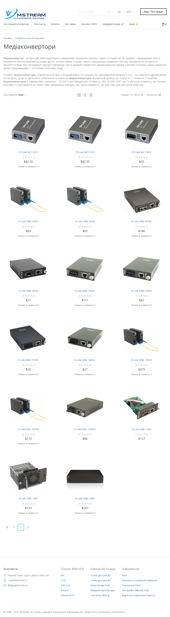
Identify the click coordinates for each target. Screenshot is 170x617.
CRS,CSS (65, 585)
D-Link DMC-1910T (141, 360)
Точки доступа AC (100, 580)
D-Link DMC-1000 (85, 498)
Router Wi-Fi (67, 595)
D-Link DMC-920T (28, 221)
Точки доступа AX (100, 575)
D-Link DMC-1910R (28, 429)
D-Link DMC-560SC (85, 290)
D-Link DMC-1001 (28, 498)
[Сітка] (79, 94)
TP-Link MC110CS (141, 152)
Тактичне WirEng (99, 595)
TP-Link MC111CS (85, 152)
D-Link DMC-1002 (141, 429)
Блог (124, 575)
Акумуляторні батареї (102, 590)
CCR (63, 580)
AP (62, 575)
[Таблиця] (91, 94)
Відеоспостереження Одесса (138, 595)
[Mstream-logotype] (24, 13)
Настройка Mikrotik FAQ (135, 590)
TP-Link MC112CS (28, 152)
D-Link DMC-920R (85, 221)
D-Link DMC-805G (28, 290)
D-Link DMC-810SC (141, 221)
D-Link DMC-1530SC (85, 429)
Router (64, 590)
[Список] (85, 94)
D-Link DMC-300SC (85, 360)
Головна (7, 38)
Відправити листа (18, 585)
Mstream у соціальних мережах (139, 580)
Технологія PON (131, 585)
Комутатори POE (100, 585)
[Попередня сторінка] (7, 527)
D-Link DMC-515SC (28, 360)
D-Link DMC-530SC (141, 290)
